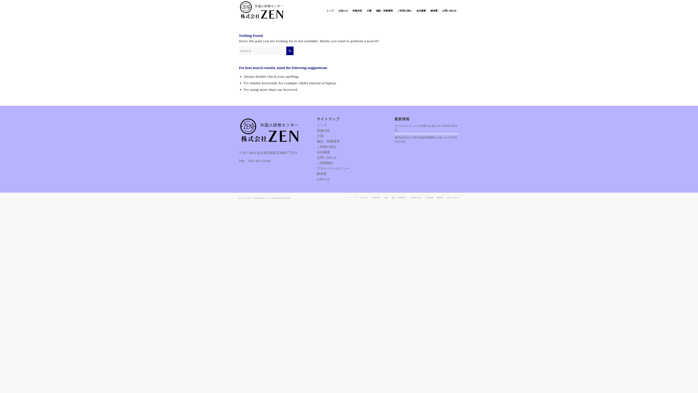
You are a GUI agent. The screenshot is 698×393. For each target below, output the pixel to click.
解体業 (322, 174)
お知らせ (323, 179)
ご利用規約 (325, 163)
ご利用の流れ (326, 147)
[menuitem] (330, 10)
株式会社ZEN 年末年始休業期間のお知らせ (420, 137)
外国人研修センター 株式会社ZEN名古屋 (271, 198)
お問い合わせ (326, 157)
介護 (320, 136)
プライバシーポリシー (333, 168)
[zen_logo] (262, 10)
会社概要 (323, 152)
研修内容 (323, 130)
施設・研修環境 (328, 141)
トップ (322, 125)
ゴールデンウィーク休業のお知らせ (417, 126)
